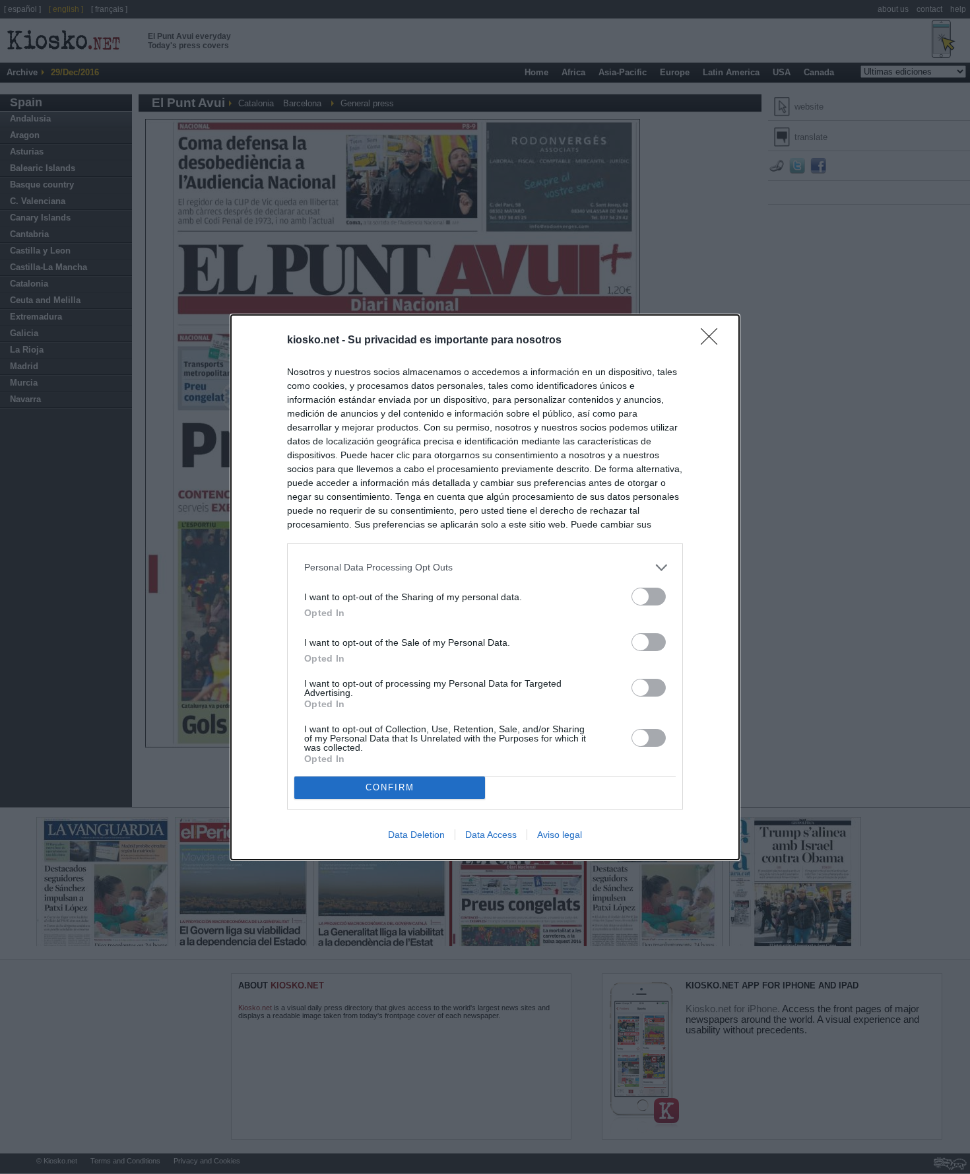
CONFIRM (390, 787)
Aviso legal (559, 834)
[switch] (648, 596)
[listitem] (485, 567)
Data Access (491, 834)
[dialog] (485, 587)
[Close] (713, 340)
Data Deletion (416, 834)
